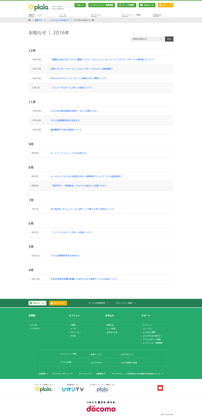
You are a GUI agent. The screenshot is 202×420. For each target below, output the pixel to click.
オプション (96, 14)
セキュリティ (75, 332)
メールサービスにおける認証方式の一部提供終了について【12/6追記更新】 (86, 176)
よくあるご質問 (149, 332)
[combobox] (147, 39)
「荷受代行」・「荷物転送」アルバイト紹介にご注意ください (79, 185)
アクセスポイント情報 (152, 339)
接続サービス (35, 14)
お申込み (157, 14)
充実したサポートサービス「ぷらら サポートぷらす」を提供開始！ (82, 68)
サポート (80, 5)
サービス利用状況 (97, 303)
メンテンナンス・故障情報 (101, 5)
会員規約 (42, 373)
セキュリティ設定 (124, 303)
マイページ (167, 5)
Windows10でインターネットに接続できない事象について (79, 78)
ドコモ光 (33, 328)
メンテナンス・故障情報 (152, 343)
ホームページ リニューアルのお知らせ (69, 153)
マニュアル (147, 328)
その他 (73, 336)
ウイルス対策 (65, 362)
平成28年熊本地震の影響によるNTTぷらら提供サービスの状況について (84, 279)
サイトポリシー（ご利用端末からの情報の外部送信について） (136, 373)
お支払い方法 (112, 332)
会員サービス (96, 354)
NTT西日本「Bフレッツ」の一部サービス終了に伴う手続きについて (82, 209)
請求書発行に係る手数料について (66, 129)
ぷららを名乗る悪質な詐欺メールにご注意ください (74, 110)
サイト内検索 (128, 5)
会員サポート (40, 20)
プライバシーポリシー (61, 373)
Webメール (149, 5)
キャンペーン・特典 (131, 14)
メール (63, 14)
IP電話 (73, 325)
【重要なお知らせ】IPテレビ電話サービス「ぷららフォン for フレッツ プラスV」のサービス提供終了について (102, 59)
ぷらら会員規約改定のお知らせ (65, 120)
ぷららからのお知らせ (59, 20)
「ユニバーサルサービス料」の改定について (71, 87)
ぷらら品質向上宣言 (129, 362)
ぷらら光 (33, 325)
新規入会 (110, 325)
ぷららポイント (127, 354)
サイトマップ (84, 373)
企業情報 (99, 373)
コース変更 (111, 328)
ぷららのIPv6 (96, 362)
